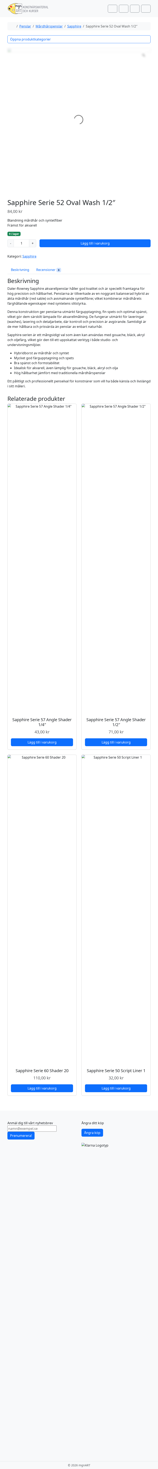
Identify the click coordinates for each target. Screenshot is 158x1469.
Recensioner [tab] (47, 269)
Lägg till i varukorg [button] (42, 742)
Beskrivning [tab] (20, 269)
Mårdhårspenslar (49, 26)
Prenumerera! (21, 1135)
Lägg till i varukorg (95, 243)
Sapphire (74, 26)
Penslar (25, 26)
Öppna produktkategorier (30, 39)
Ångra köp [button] (92, 1132)
